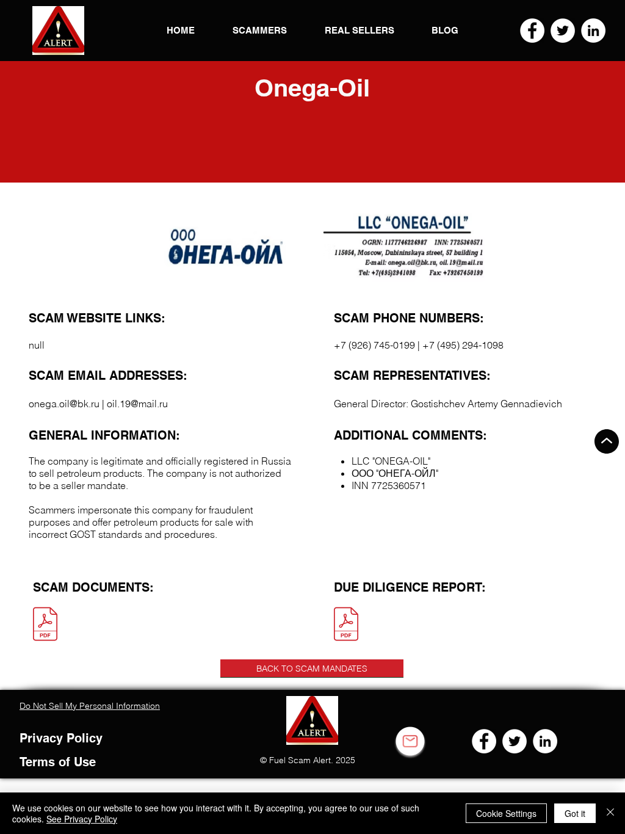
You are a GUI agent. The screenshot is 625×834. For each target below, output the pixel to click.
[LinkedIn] (593, 30)
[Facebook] (532, 30)
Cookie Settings (506, 813)
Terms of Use (58, 762)
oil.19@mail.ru (137, 403)
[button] (58, 30)
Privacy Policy (61, 738)
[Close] (610, 813)
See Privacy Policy (81, 819)
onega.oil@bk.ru (64, 403)
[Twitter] (563, 30)
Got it (575, 813)
